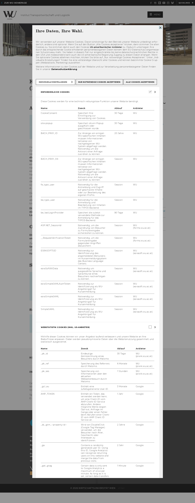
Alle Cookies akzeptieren (140, 82)
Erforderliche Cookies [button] (55, 92)
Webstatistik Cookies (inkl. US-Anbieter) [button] (65, 327)
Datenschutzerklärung (64, 69)
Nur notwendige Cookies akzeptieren (99, 82)
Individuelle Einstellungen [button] (53, 82)
